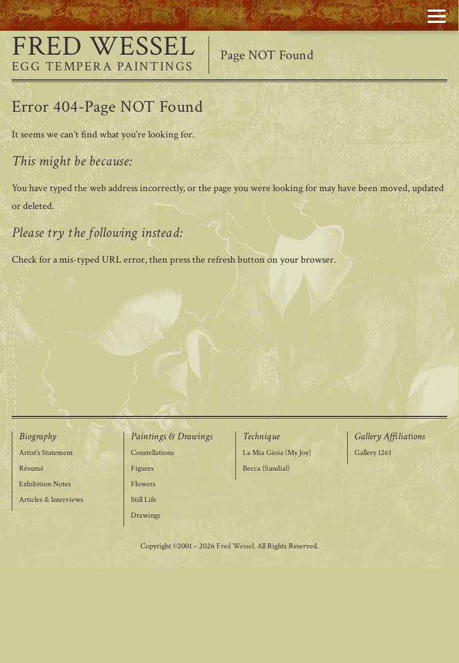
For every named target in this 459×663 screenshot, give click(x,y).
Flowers (143, 484)
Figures (142, 468)
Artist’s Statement (46, 453)
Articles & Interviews (51, 500)
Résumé (31, 468)
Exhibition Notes (45, 484)
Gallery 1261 (372, 453)
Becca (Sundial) (266, 468)
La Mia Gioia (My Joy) (277, 453)
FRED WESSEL (104, 47)
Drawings (145, 515)
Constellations (152, 453)
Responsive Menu (436, 16)
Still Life (144, 500)
